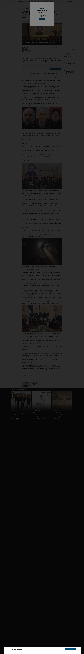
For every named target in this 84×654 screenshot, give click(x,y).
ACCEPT (70, 648)
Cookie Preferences (70, 652)
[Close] (79, 650)
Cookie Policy (50, 651)
